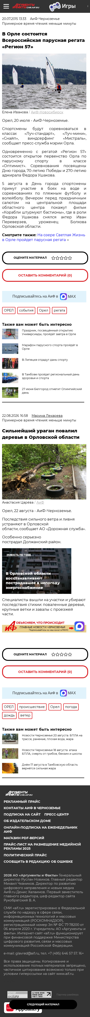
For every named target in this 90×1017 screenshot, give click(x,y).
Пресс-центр (56, 814)
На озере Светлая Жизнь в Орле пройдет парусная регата (43, 237)
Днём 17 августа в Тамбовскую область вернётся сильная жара (50, 766)
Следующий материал (43, 1004)
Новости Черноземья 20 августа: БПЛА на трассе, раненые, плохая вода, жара (52, 737)
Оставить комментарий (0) (45, 275)
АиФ (40, 502)
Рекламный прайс (22, 802)
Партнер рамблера (67, 994)
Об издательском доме (27, 821)
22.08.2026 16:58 (15, 416)
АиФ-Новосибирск (47, 112)
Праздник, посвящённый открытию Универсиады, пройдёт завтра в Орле (49, 332)
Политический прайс (25, 855)
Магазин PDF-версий (24, 838)
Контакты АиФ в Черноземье (32, 808)
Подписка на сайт (22, 814)
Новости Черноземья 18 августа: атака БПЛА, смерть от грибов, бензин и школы (52, 751)
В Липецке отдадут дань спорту (45, 359)
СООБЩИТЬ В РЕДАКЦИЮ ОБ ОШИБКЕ (38, 862)
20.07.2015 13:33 (14, 19)
